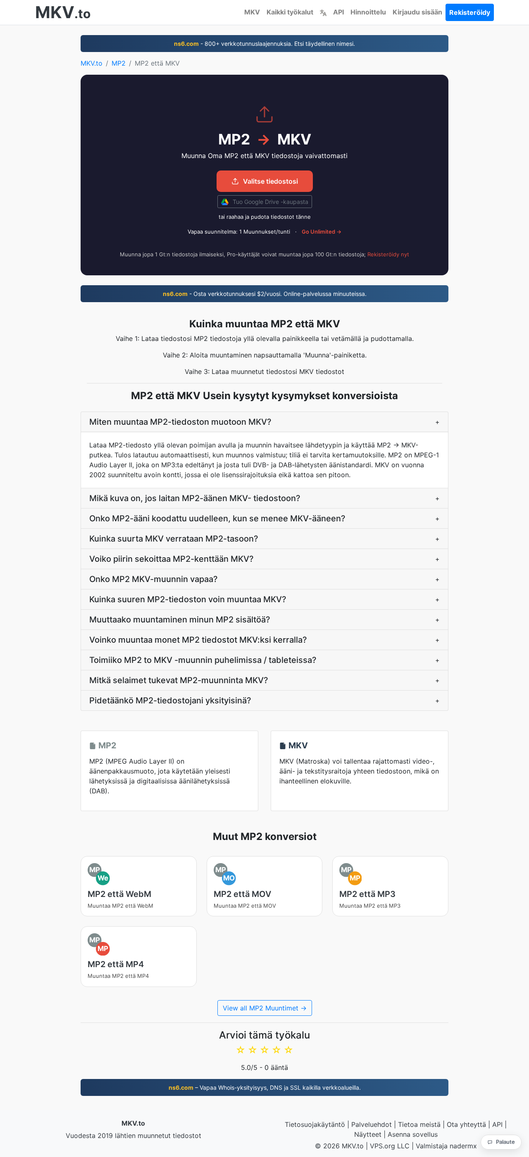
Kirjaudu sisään (417, 12)
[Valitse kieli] (323, 12)
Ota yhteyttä (466, 1124)
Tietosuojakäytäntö (315, 1124)
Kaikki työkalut (290, 12)
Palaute (505, 1141)
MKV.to (91, 63)
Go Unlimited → (321, 231)
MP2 (119, 63)
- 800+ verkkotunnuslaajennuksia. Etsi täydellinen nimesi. (264, 43)
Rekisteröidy (469, 12)
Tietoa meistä (419, 1124)
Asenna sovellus (413, 1134)
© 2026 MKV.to (339, 1146)
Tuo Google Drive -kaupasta (269, 201)
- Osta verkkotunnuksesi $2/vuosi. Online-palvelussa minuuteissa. (265, 293)
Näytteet (367, 1134)
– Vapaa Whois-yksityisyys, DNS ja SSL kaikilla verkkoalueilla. (265, 1087)
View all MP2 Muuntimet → (265, 1008)
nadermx (463, 1146)
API (338, 12)
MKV (252, 12)
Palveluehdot (371, 1124)
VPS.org (382, 1146)
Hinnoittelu (368, 12)
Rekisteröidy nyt (388, 254)
